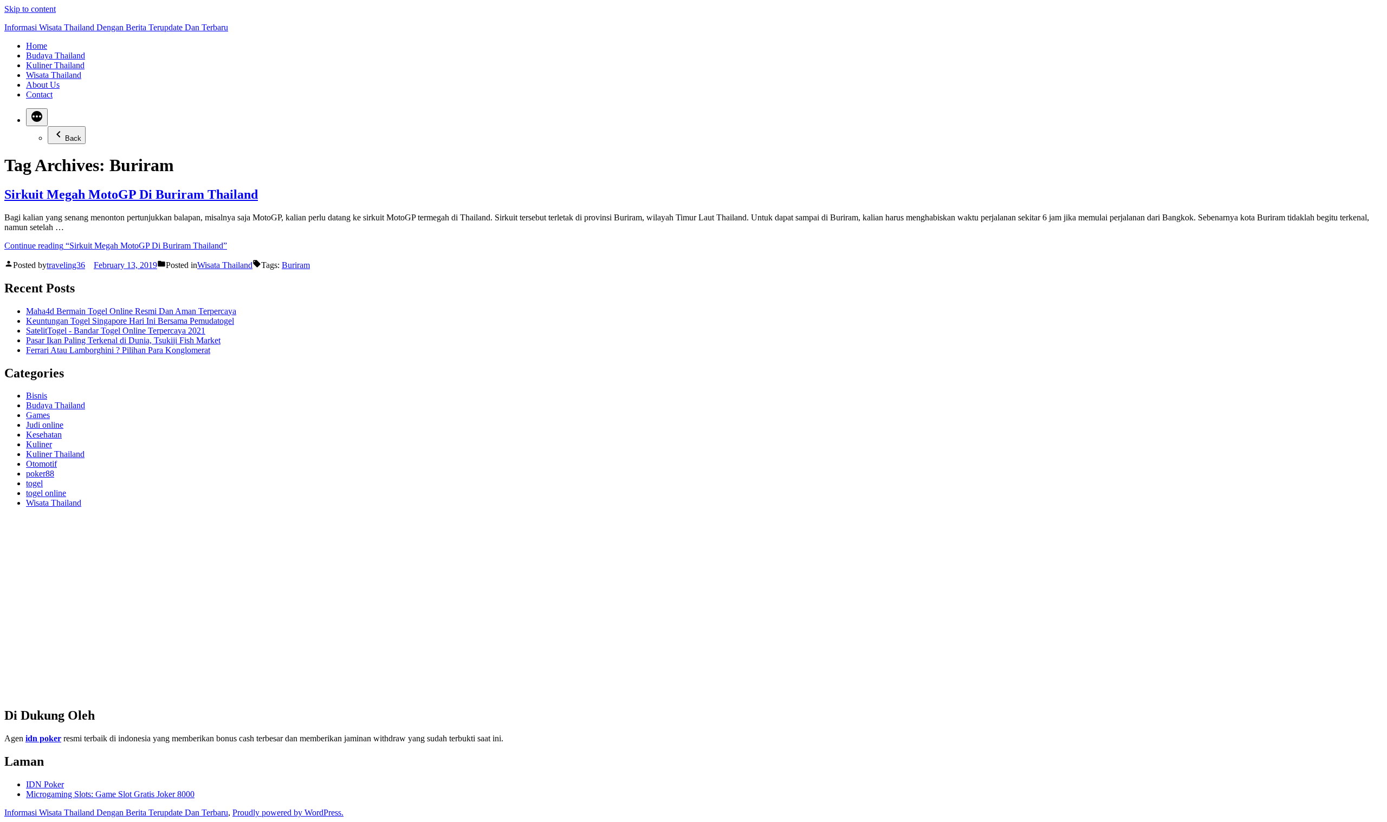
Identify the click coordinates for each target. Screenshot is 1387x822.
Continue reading (115, 245)
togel (34, 483)
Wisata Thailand (53, 75)
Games (38, 415)
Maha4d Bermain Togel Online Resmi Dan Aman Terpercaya (131, 311)
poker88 (40, 473)
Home (36, 45)
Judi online (44, 424)
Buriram (296, 265)
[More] (37, 117)
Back (73, 138)
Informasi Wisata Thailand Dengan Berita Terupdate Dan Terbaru (116, 27)
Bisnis (36, 395)
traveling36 (66, 265)
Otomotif (41, 463)
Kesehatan (44, 434)
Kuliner (39, 444)
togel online (46, 493)
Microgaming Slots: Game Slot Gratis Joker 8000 (110, 794)
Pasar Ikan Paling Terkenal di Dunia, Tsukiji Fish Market (123, 340)
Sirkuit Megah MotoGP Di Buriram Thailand (131, 194)
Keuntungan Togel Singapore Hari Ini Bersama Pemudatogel (130, 320)
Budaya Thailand (55, 55)
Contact (39, 94)
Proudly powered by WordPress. (287, 812)
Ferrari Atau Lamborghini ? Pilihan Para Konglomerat (118, 350)
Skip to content (30, 9)
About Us (43, 84)
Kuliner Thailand (55, 65)
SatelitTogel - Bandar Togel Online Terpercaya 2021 (115, 330)
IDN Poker (45, 784)
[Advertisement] (329, 612)
